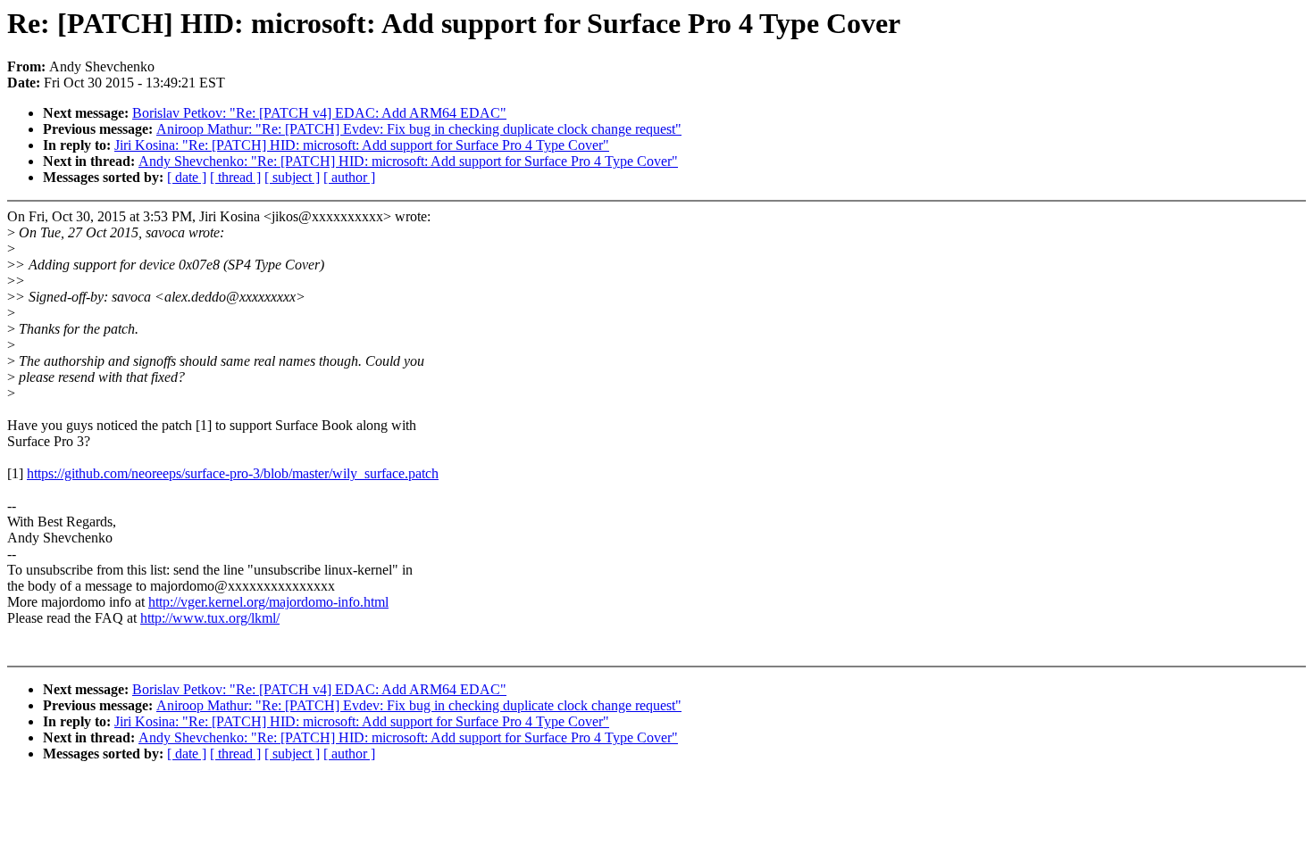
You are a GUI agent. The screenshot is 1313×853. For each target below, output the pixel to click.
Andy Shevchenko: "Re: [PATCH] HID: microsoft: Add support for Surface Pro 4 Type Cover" (408, 161)
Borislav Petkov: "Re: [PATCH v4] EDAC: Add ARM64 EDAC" (319, 112)
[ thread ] (235, 177)
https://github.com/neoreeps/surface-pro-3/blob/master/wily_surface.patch (233, 473)
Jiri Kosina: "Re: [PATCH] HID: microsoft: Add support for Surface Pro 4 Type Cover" (361, 145)
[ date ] (186, 177)
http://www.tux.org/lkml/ (210, 617)
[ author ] (349, 177)
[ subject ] (292, 177)
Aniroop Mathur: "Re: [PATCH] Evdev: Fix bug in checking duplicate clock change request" (419, 129)
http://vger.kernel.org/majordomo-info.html (268, 601)
